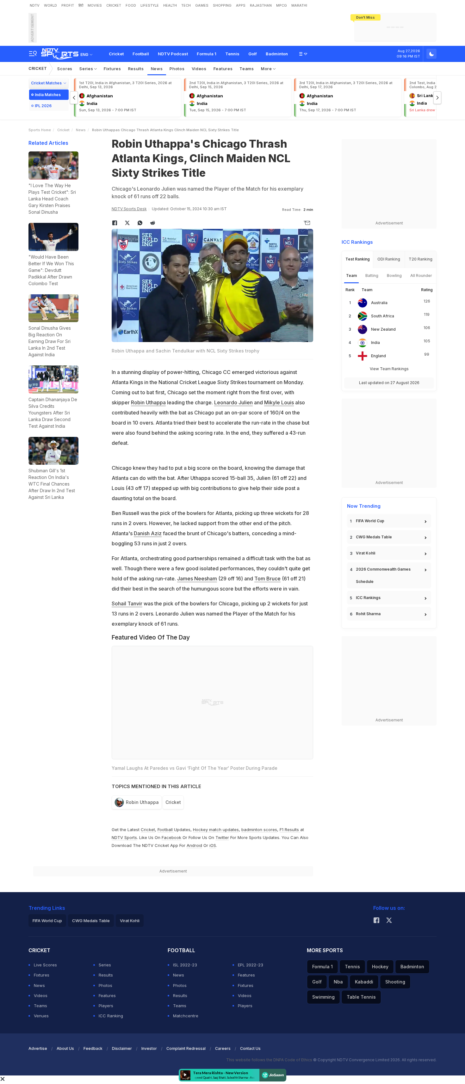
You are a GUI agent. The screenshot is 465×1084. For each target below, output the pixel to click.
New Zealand (383, 329)
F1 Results (290, 829)
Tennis (232, 53)
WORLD (50, 5)
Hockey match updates (216, 829)
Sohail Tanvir (127, 603)
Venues (41, 1015)
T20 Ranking (420, 259)
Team (351, 275)
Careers (223, 1048)
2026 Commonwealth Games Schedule (383, 575)
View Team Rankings (389, 368)
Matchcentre (185, 1015)
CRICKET (113, 5)
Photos (177, 68)
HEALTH (170, 5)
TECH (186, 5)
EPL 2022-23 (250, 964)
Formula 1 (206, 53)
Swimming (323, 997)
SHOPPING (222, 5)
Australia (379, 302)
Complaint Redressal (186, 1048)
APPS (240, 5)
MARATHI (299, 5)
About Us (65, 1048)
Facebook (171, 837)
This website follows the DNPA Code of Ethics (269, 1059)
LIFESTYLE (149, 5)
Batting (371, 275)
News (157, 68)
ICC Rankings (368, 597)
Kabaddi (364, 981)
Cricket (116, 53)
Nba (338, 981)
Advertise (37, 1048)
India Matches (48, 94)
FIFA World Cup (370, 520)
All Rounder (421, 275)
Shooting (395, 981)
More (267, 68)
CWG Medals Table (374, 537)
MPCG (281, 5)
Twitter (222, 837)
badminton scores (259, 829)
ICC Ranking (111, 1015)
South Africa (382, 316)
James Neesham (197, 578)
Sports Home (39, 130)
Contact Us (250, 1048)
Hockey (380, 966)
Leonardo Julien (233, 402)
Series (86, 68)
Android (194, 845)
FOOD (131, 5)
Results (136, 68)
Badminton (277, 53)
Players (106, 1005)
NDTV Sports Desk (129, 208)
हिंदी (80, 5)
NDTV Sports (124, 837)
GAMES (201, 5)
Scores (64, 68)
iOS (212, 845)
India (375, 342)
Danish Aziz (148, 533)
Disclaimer (122, 1048)
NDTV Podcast (173, 53)
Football (141, 53)
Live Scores (45, 964)
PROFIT (67, 5)
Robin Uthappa (148, 402)
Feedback (93, 1048)
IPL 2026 (43, 105)
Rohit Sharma (368, 613)
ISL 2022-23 (185, 964)
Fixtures (112, 68)
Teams (246, 68)
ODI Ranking (388, 259)
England (378, 355)
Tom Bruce (267, 578)
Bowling (394, 275)
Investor (149, 1048)
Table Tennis (361, 997)
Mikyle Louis (279, 402)
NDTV (35, 5)
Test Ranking (357, 259)
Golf (252, 53)
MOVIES (95, 5)
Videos (199, 68)
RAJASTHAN (261, 5)
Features (223, 68)
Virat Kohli (365, 553)
